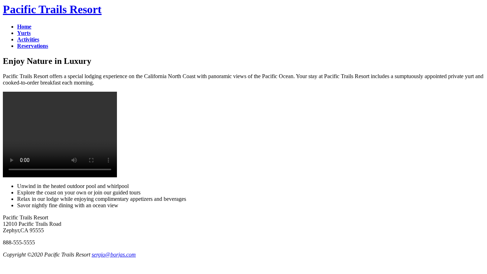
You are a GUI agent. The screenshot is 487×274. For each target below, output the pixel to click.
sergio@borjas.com (114, 255)
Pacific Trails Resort (52, 9)
